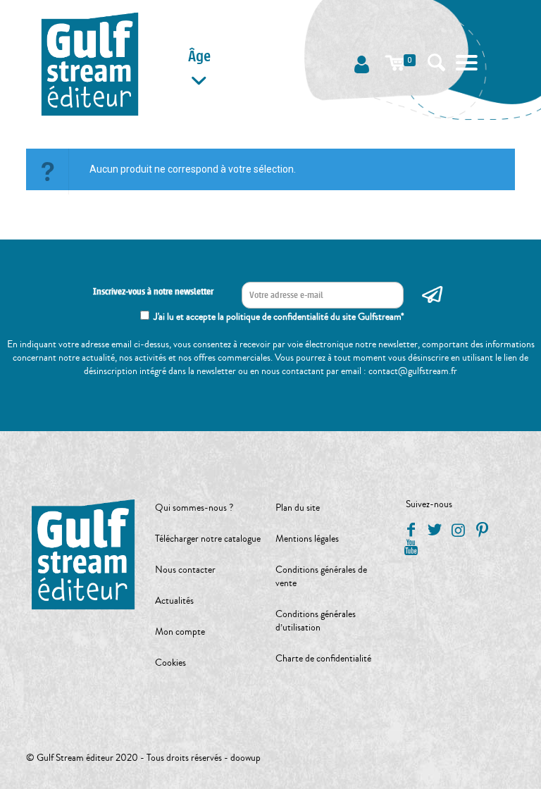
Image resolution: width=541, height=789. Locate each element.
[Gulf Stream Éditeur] (89, 63)
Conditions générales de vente (321, 576)
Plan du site (297, 508)
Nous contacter (185, 570)
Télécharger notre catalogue (208, 539)
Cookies (170, 663)
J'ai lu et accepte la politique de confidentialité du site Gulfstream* (279, 317)
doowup (245, 758)
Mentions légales (307, 539)
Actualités (174, 601)
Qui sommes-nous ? (194, 508)
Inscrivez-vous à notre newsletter (153, 291)
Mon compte (180, 632)
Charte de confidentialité (323, 659)
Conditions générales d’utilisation (315, 621)
